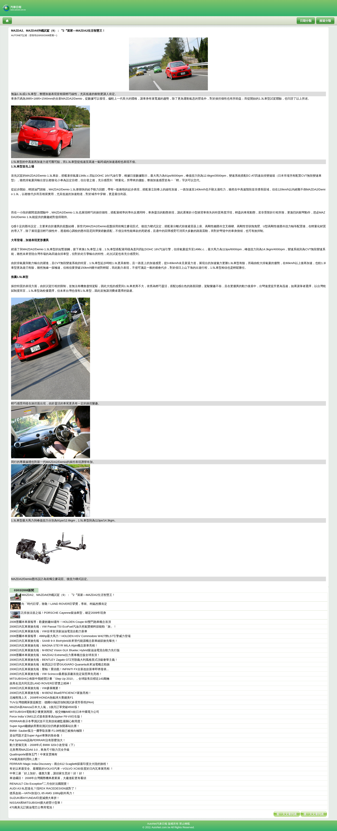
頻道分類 (325, 20)
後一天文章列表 (314, 814)
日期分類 (306, 20)
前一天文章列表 (287, 814)
